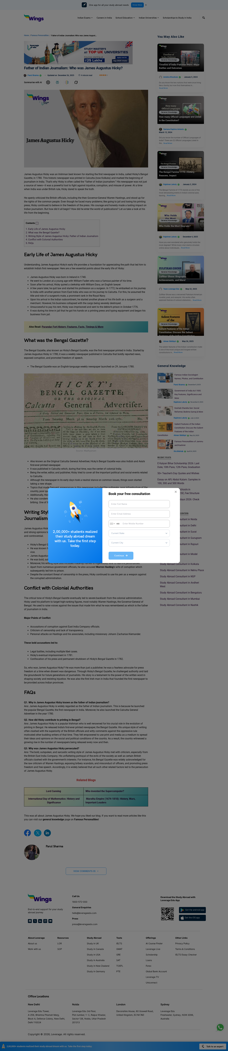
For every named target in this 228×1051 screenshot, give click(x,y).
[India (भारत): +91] (112, 523)
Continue (120, 555)
